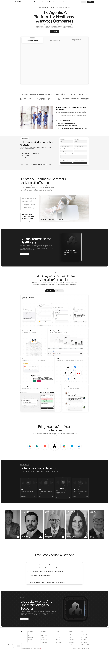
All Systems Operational (76, 648)
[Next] (101, 524)
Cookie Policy (11, 647)
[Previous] (7, 524)
